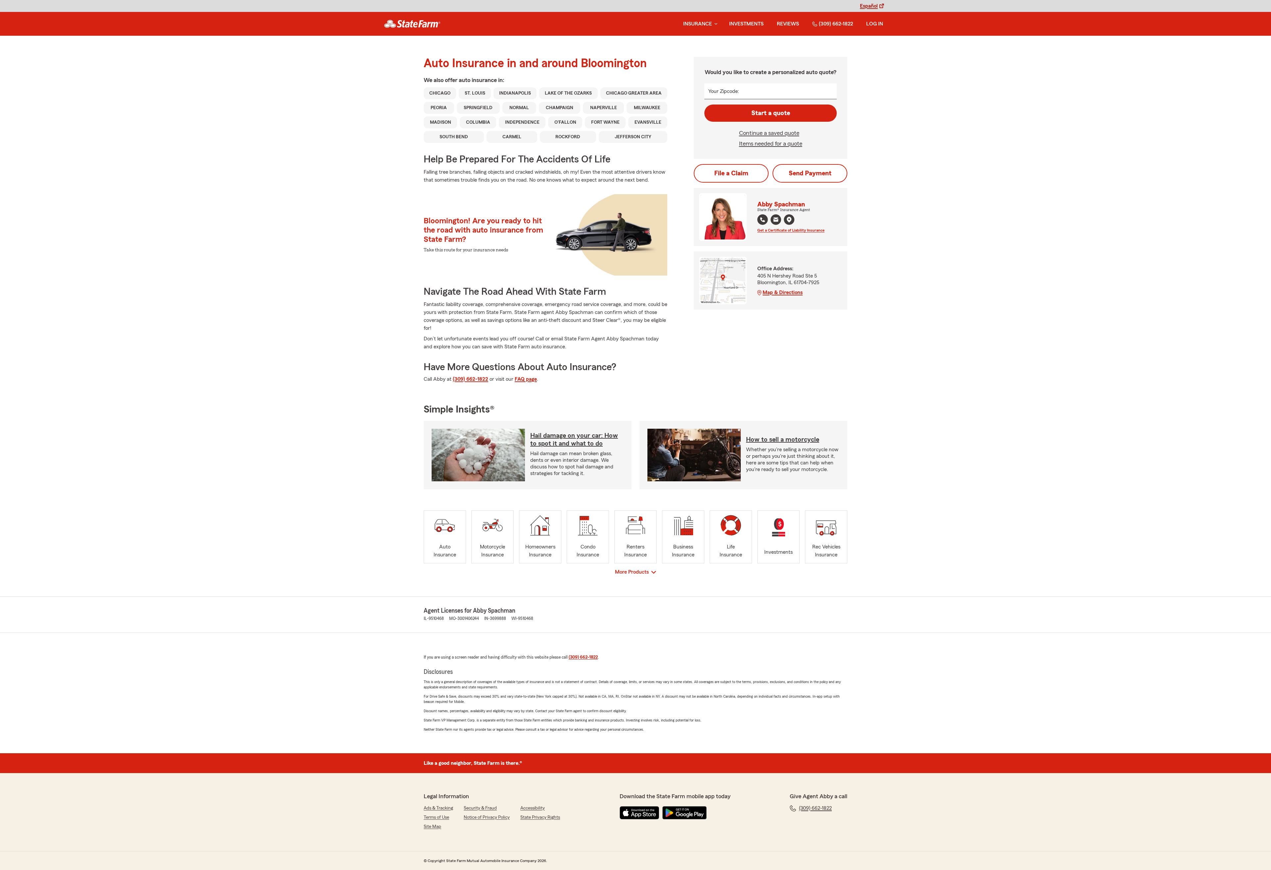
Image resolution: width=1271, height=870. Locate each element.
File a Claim (731, 173)
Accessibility (532, 808)
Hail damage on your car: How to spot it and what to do (574, 439)
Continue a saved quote (769, 133)
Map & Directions (783, 292)
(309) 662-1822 (836, 23)
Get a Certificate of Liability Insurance (790, 230)
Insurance (697, 23)
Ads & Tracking (438, 808)
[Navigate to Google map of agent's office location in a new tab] (789, 219)
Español (869, 6)
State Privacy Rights (540, 817)
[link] (412, 23)
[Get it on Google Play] (684, 812)
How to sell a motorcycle (782, 439)
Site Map (432, 826)
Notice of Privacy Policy (487, 817)
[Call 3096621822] (762, 219)
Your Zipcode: (723, 91)
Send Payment (810, 173)
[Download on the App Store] (639, 812)
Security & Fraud (480, 808)
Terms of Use (436, 817)
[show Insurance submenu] (714, 24)
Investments (746, 23)
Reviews (788, 23)
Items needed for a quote (770, 144)
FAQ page (526, 379)
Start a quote (770, 113)
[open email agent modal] (776, 220)
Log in (874, 23)
